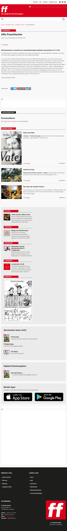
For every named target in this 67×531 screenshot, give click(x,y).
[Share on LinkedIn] (26, 88)
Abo (40, 2)
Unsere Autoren (6, 477)
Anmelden (35, 2)
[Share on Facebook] (12, 88)
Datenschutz (33, 487)
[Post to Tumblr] (21, 88)
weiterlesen (62, 163)
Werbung (45, 2)
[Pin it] (23, 88)
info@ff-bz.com (10, 516)
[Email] (29, 88)
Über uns (4, 480)
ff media (5, 44)
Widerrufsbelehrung (35, 490)
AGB (31, 480)
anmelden (13, 121)
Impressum (33, 483)
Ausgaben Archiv (53, 2)
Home (2, 24)
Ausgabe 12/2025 (19, 24)
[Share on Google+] (18, 88)
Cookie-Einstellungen (36, 493)
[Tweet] (15, 88)
